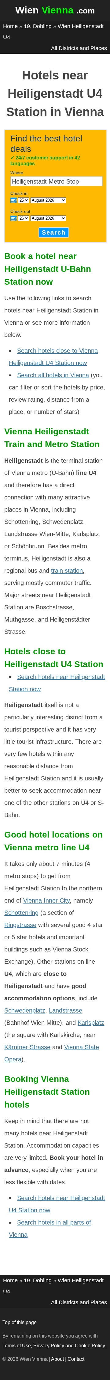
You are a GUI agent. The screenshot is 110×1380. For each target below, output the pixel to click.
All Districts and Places (79, 48)
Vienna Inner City (46, 900)
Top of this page (19, 1322)
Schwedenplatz (24, 1010)
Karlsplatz (91, 1022)
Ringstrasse (20, 925)
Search (54, 232)
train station (67, 570)
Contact (76, 1359)
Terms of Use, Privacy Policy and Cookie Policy (53, 1345)
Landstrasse (65, 1010)
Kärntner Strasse (27, 1047)
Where (16, 172)
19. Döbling (38, 26)
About (57, 1359)
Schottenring (21, 912)
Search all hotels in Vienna (53, 375)
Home (10, 26)
